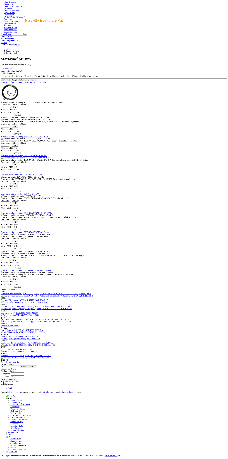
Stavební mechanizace (12, 21)
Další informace (111, 456)
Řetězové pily (9, 15)
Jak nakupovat (6, 38)
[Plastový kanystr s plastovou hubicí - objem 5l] (19, 351)
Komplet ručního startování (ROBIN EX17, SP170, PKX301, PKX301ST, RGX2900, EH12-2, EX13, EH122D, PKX (46, 294)
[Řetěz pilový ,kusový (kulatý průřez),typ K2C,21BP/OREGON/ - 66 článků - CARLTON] (36, 321)
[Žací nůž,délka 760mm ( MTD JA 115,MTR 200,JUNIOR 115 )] (26, 302)
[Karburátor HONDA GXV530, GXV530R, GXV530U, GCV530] (27, 358)
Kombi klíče (8, 4)
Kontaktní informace (8, 45)
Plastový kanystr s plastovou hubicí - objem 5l (18, 349)
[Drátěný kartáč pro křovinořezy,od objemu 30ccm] (20, 339)
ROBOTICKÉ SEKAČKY (14, 17)
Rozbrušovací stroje (11, 19)
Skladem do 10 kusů (90, 76)
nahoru (3, 289)
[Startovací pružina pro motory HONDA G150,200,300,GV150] (25, 139)
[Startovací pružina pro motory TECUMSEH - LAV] (21, 196)
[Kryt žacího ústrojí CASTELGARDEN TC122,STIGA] (23, 332)
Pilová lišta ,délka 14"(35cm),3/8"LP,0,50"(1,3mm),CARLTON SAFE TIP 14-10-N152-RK (36, 307)
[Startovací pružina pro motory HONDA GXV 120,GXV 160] (25, 158)
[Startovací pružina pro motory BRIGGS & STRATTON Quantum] (27, 272)
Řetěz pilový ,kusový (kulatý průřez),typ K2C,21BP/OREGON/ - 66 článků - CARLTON (35, 319)
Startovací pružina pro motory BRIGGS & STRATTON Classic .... (26, 232)
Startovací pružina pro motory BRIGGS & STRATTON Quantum (26, 270)
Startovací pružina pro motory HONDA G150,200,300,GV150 (24, 137)
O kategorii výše (7, 69)
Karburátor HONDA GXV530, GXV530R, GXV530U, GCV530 (26, 356)
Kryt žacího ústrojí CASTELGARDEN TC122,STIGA (22, 330)
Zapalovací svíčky (11, 32)
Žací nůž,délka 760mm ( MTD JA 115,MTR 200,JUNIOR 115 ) (25, 300)
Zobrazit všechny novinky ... (11, 362)
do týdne (19, 76)
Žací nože (7, 25)
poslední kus (65, 76)
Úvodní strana (6, 34)
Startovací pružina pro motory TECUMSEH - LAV (20, 194)
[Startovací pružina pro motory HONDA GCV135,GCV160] (10, 92)
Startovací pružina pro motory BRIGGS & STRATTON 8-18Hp (25, 251)
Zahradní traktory (10, 30)
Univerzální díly (10, 23)
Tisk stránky (12, 289)
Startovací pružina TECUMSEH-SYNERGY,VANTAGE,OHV (25, 117)
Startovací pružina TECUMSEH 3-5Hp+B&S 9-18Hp (21, 175)
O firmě (4, 43)
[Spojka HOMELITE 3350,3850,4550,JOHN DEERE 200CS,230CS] (28, 345)
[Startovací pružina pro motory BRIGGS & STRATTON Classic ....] (27, 234)
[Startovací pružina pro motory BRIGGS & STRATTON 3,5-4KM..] (27, 215)
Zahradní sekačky (10, 28)
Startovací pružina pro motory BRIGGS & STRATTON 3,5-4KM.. (26, 213)
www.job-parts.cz (17, 392)
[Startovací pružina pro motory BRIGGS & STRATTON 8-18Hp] (26, 253)
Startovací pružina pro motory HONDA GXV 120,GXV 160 (24, 156)
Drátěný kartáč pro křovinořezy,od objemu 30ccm (19, 336)
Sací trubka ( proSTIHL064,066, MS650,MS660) (19, 313)
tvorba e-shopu (49, 392)
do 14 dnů (9, 76)
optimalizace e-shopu (65, 392)
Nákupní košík (6, 36)
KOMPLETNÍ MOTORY (14, 6)
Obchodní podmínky (9, 41)
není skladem (53, 76)
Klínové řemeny (10, 2)
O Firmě (9, 388)
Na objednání (40, 76)
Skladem (76, 76)
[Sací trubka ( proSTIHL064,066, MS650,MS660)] (20, 315)
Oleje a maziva (9, 13)
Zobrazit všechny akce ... (10, 326)
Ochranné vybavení (11, 10)
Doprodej (28, 76)
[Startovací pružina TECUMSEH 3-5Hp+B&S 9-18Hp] (22, 177)
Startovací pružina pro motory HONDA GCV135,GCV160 (23, 82)
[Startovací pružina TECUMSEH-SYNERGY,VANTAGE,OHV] (26, 120)
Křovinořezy (8, 8)
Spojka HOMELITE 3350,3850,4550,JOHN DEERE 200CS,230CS (27, 343)
